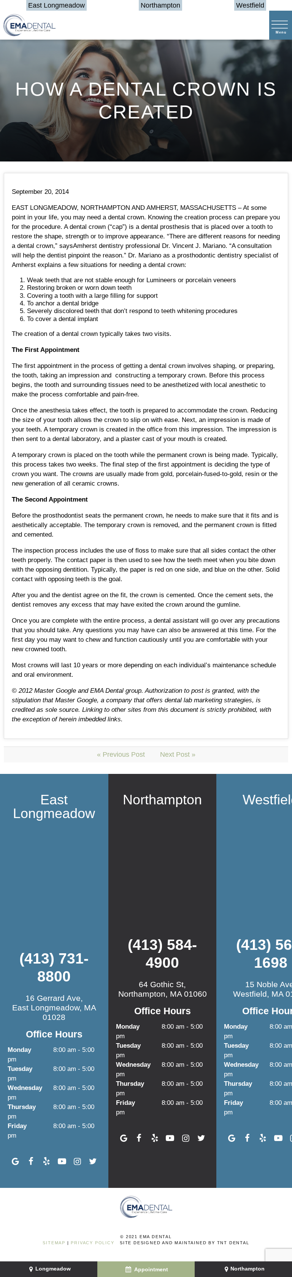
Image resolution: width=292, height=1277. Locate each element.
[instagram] (77, 1162)
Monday (19, 1049)
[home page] (29, 25)
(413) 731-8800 (54, 967)
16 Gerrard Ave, (54, 1007)
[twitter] (93, 1162)
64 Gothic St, (162, 989)
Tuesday (20, 1068)
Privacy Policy (92, 1242)
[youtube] (62, 1162)
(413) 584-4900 (162, 954)
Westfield (250, 5)
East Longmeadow (56, 5)
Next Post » (177, 754)
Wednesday (25, 1088)
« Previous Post (121, 754)
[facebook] (31, 1162)
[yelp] (46, 1162)
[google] (15, 1162)
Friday (17, 1126)
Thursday (22, 1107)
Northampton (160, 5)
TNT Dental (233, 1242)
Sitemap (54, 1242)
